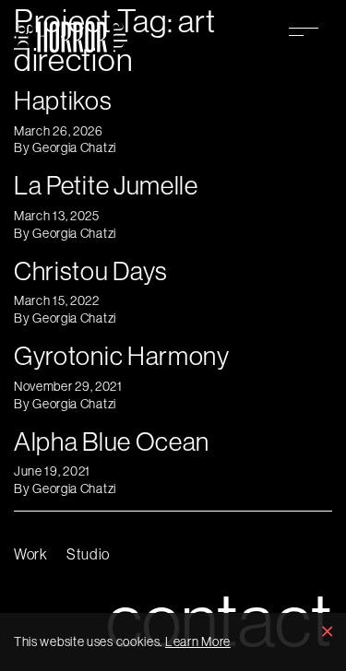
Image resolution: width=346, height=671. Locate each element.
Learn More (198, 641)
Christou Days (91, 270)
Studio (88, 554)
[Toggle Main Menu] (303, 31)
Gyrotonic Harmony (122, 355)
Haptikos (63, 100)
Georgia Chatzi (74, 147)
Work (31, 554)
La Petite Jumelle (106, 185)
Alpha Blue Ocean (111, 441)
